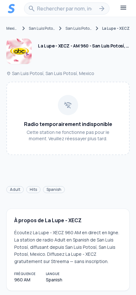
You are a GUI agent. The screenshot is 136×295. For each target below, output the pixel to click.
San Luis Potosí (42, 28)
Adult (15, 189)
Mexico (12, 28)
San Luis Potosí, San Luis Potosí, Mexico (50, 73)
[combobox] (66, 9)
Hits (33, 189)
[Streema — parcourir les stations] (11, 8)
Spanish (53, 189)
